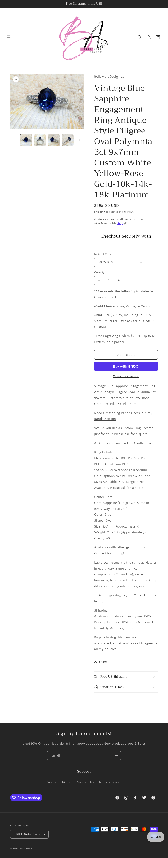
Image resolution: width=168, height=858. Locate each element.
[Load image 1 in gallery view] (26, 140)
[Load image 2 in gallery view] (40, 140)
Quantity (99, 272)
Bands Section (105, 419)
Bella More (26, 848)
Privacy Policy (85, 782)
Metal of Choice (103, 254)
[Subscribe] (116, 755)
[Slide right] (79, 140)
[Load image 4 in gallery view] (68, 140)
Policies (52, 782)
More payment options (126, 376)
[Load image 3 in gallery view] (54, 140)
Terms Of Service (110, 782)
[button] (8, 37)
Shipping (99, 212)
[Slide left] (14, 140)
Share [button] (103, 661)
